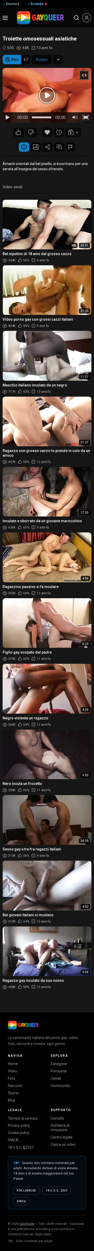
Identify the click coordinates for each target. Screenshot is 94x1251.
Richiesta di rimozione (60, 1127)
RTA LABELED (26, 1190)
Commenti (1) (59, 147)
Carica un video (63, 1144)
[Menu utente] (86, 17)
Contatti (57, 1118)
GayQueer (27, 1224)
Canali (56, 1078)
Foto (11, 1078)
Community (60, 1086)
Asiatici (42, 59)
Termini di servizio (23, 1118)
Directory (12, 4)
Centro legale (62, 1137)
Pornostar (59, 1071)
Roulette (37, 4)
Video (12, 1071)
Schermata (36, 147)
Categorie (59, 1064)
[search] (76, 18)
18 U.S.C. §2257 (21, 1147)
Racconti (15, 1086)
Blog (11, 1100)
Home (13, 1064)
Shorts (13, 1093)
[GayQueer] (23, 1025)
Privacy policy (19, 1125)
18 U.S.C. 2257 (56, 1190)
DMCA (13, 1140)
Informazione (24, 147)
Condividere (47, 147)
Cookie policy (18, 1133)
